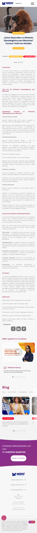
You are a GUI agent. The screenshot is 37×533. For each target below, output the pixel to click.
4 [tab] (18, 377)
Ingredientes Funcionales (18, 48)
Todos (3, 392)
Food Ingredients (22, 392)
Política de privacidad (18, 509)
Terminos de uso (18, 508)
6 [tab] (22, 377)
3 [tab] (16, 377)
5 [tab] (20, 377)
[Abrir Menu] (32, 3)
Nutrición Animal (18, 33)
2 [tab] (14, 377)
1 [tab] (12, 377)
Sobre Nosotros (17, 480)
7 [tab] (24, 377)
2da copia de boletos (18, 504)
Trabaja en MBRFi (18, 502)
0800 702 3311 (18, 496)
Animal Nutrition (17, 485)
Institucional (32, 392)
